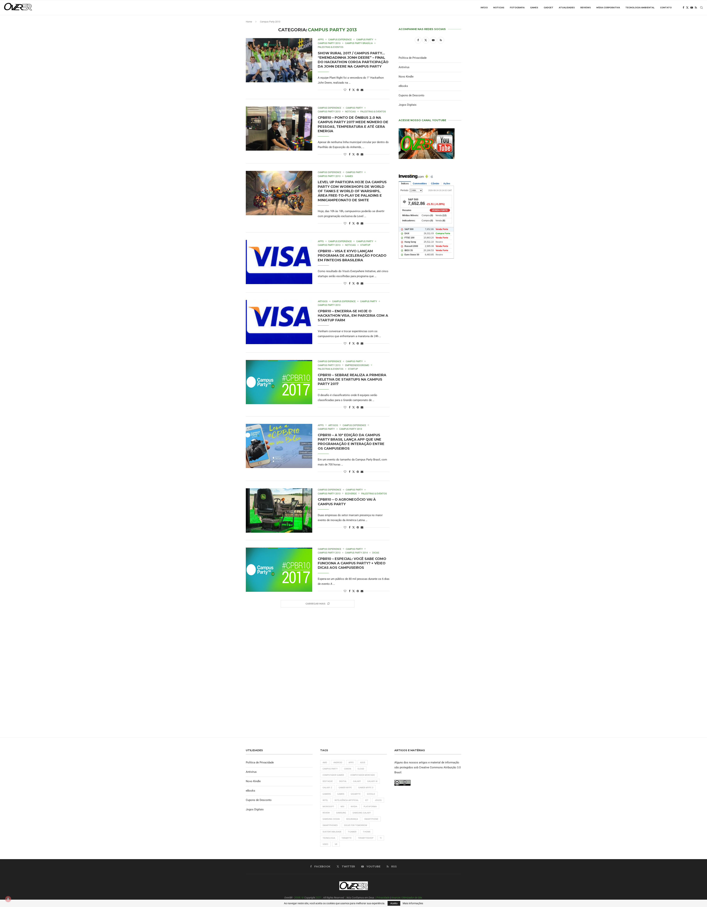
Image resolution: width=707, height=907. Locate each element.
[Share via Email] (362, 89)
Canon (347, 769)
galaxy (357, 781)
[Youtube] (691, 7)
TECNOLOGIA (329, 838)
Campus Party (330, 769)
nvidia (354, 806)
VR (336, 844)
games (340, 794)
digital (343, 781)
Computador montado (362, 775)
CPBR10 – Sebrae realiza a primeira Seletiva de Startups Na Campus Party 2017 (352, 379)
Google (371, 794)
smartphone (371, 819)
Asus (362, 762)
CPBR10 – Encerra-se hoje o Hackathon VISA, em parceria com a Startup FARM (353, 315)
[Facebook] (683, 7)
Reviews (585, 7)
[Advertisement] (430, 420)
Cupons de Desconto (411, 95)
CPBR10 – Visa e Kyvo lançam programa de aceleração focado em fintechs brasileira (352, 255)
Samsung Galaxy (362, 813)
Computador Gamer (333, 775)
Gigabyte (355, 794)
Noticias (498, 7)
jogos (378, 800)
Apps (351, 762)
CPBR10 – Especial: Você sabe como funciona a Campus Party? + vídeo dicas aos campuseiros (352, 563)
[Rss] (696, 7)
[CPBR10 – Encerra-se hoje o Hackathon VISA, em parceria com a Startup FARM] (279, 322)
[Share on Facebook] (349, 89)
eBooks (403, 86)
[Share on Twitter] (353, 89)
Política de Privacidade (413, 57)
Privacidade (383, 897)
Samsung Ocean (331, 819)
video (325, 844)
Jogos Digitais (407, 104)
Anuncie (395, 897)
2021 (318, 897)
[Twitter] (687, 7)
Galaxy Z (327, 787)
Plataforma (370, 806)
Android (337, 762)
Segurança (352, 819)
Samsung (341, 813)
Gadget (548, 7)
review (326, 813)
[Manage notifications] (8, 899)
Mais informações (413, 903)
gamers (327, 794)
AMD (325, 762)
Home (249, 21)
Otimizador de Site (412, 897)
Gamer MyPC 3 (365, 787)
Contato (666, 7)
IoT (366, 800)
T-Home (366, 832)
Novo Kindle (406, 76)
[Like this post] (345, 89)
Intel (325, 800)
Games (534, 7)
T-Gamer (352, 832)
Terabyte (346, 838)
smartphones (330, 825)
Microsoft (328, 806)
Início (484, 7)
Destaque (328, 781)
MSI (342, 806)
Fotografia (517, 7)
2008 (297, 897)
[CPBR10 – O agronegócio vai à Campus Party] (279, 510)
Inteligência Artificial (347, 800)
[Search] (701, 7)
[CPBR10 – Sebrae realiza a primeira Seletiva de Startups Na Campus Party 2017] (279, 382)
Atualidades (567, 7)
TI (381, 838)
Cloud (361, 769)
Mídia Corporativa (608, 7)
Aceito (394, 903)
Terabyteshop (365, 838)
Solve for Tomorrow (355, 825)
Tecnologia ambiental (640, 7)
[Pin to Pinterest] (358, 89)
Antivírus (404, 67)
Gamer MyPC (345, 787)
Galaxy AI (372, 781)
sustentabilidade (332, 832)
